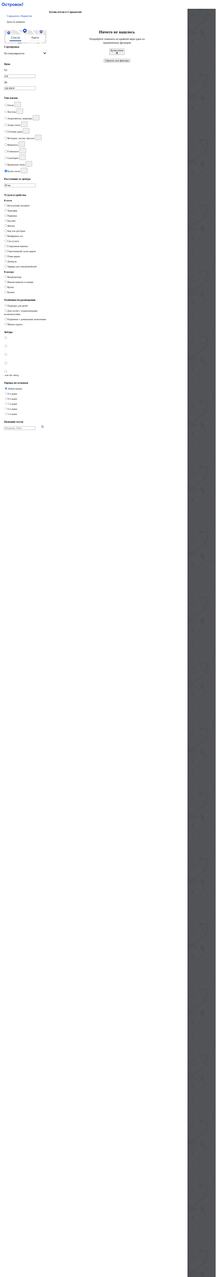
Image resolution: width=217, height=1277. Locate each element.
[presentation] (25, 53)
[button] (25, 18)
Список (15, 37)
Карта (35, 37)
